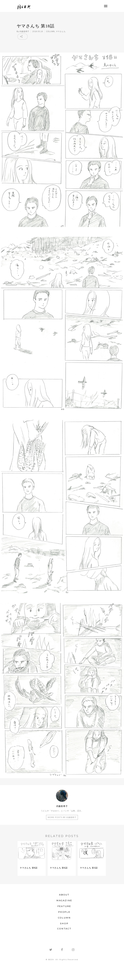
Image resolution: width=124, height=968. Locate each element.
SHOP (64, 923)
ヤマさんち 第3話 (89, 868)
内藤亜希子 (24, 31)
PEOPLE (64, 912)
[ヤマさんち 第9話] (32, 861)
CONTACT (64, 928)
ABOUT (64, 894)
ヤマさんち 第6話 (59, 868)
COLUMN (50, 31)
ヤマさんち (61, 31)
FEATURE (64, 906)
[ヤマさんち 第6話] (62, 861)
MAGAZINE (64, 900)
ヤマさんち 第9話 (29, 868)
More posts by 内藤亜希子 (62, 817)
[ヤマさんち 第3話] (92, 861)
